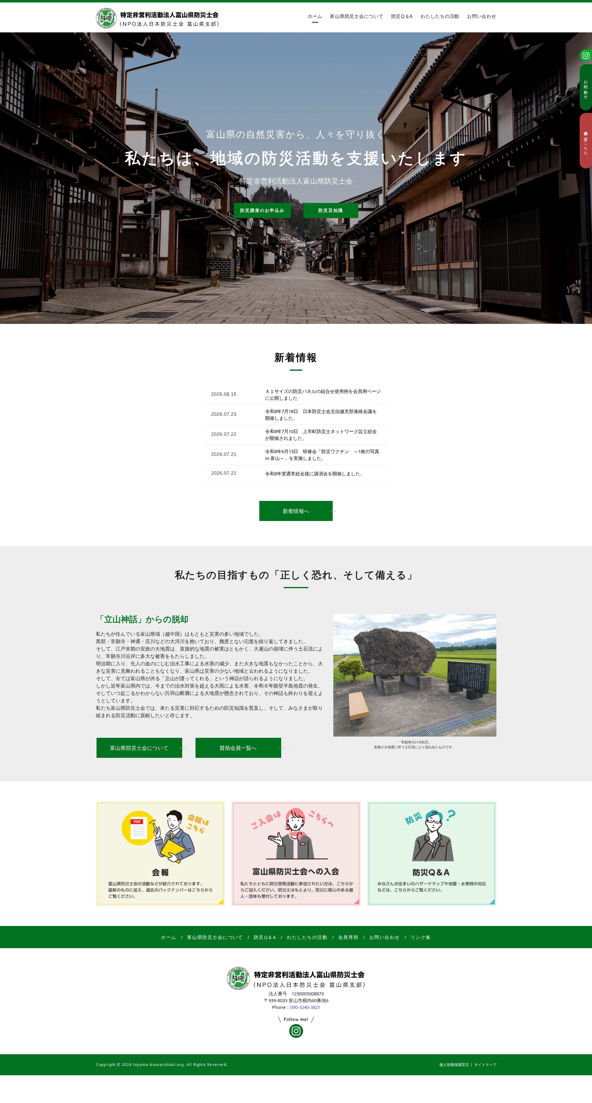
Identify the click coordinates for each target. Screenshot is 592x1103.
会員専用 (348, 937)
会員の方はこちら (586, 140)
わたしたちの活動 (440, 16)
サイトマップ (485, 1064)
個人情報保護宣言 (454, 1064)
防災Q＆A (402, 16)
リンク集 (421, 937)
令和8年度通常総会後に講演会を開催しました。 (315, 473)
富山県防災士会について (356, 16)
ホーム (315, 16)
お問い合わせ (481, 16)
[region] (296, 176)
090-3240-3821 (305, 1007)
